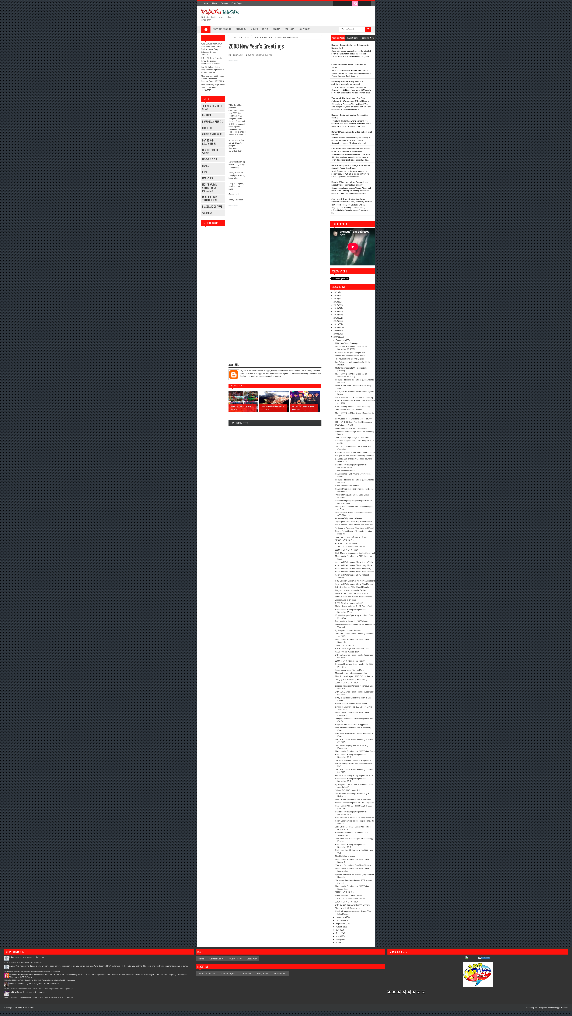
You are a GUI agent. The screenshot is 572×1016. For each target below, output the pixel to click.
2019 (336, 299)
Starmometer (280, 973)
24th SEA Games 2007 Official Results (352, 587)
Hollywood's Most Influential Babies (350, 590)
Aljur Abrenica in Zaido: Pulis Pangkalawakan (354, 818)
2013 (336, 318)
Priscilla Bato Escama (19, 974)
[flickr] (349, 4)
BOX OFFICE (207, 128)
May (338, 936)
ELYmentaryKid (228, 973)
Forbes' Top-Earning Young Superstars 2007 (354, 775)
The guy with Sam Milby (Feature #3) (351, 679)
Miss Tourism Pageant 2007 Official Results (354, 676)
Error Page (236, 3)
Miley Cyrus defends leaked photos (350, 356)
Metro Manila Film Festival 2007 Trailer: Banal (355, 751)
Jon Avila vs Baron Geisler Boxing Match (353, 760)
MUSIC (265, 29)
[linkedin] (361, 4)
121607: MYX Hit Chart (345, 540)
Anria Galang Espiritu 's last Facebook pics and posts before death (27, 971)
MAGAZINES (207, 178)
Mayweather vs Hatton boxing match (351, 673)
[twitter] (343, 4)
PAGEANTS (289, 29)
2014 (336, 315)
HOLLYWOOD (304, 29)
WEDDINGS (207, 213)
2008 (336, 334)
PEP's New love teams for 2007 (349, 603)
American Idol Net (206, 973)
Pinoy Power (263, 973)
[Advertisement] (275, 83)
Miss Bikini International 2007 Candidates (353, 799)
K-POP (205, 172)
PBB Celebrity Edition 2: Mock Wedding (352, 406)
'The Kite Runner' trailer (345, 471)
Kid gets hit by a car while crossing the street (354, 456)
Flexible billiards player (345, 856)
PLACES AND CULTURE (212, 206)
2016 (336, 308)
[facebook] (336, 4)
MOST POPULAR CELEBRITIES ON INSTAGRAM (209, 188)
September (341, 924)
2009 (336, 330)
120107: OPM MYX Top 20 (346, 902)
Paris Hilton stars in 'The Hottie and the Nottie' (355, 452)
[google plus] (368, 4)
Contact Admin (216, 959)
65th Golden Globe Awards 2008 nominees (353, 597)
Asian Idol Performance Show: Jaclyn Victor (354, 562)
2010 (336, 327)
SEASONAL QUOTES (264, 55)
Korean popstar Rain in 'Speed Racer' (351, 703)
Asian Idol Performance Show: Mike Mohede (354, 571)
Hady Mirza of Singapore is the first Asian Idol (355, 553)
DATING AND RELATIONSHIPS (209, 142)
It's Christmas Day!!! (344, 425)
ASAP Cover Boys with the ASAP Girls (352, 648)
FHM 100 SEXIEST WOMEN (210, 151)
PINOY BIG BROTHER (222, 29)
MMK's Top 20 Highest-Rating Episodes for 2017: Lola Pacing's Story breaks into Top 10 (34, 980)
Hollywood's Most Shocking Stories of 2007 (354, 419)
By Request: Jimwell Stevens (348, 630)
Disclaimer (252, 959)
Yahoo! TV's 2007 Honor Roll (347, 790)
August (339, 927)
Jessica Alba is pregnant (345, 600)
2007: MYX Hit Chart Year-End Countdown (353, 422)
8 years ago (38, 962)
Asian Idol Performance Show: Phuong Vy (353, 568)
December (340, 340)
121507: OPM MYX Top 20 (346, 550)
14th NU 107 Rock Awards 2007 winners (352, 905)
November (340, 917)
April (338, 939)
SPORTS (276, 29)
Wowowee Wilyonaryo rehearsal (348, 518)
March (339, 943)
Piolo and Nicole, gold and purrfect (350, 352)
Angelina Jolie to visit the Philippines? (351, 724)
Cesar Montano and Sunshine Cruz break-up (354, 397)
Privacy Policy (235, 959)
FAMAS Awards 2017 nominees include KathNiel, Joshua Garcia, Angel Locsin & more (34, 989)
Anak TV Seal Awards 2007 (347, 652)
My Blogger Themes (559, 1008)
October (339, 920)
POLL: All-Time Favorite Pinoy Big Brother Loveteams (211, 61)
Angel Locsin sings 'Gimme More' (349, 670)
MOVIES (254, 29)
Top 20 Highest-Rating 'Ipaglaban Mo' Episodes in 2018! (212, 70)
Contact (224, 3)
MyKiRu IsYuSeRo (26, 1008)
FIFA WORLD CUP (209, 159)
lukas (11, 957)
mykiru (12, 992)
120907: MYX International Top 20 (350, 661)
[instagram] (355, 4)
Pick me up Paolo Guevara (346, 543)
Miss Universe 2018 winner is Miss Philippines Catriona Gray (212, 78)
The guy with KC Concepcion (347, 908)
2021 (336, 292)
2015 (336, 311)
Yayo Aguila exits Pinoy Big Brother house (353, 521)
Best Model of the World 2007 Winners (351, 621)
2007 (336, 337)
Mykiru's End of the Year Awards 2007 (351, 593)
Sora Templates (541, 1008)
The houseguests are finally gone (349, 359)
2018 (336, 302)
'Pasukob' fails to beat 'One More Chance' (353, 865)
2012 (336, 321)
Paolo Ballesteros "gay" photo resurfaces (18, 962)
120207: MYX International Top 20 (350, 898)
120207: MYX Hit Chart (345, 892)
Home (205, 3)
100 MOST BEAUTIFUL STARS (212, 107)
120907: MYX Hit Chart (345, 645)
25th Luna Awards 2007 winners (348, 410)
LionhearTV (245, 973)
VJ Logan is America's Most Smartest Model (354, 528)
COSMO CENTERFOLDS (212, 134)
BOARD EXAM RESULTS (212, 121)
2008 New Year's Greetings (346, 343)
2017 (336, 305)
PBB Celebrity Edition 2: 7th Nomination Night (355, 581)
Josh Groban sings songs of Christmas (352, 437)
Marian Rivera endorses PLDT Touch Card (353, 606)
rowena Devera (16, 983)
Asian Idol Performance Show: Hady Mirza (353, 565)
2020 (336, 295)
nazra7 (12, 966)
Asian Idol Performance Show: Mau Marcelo (354, 584)
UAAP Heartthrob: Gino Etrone (348, 895)
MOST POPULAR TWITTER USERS (209, 198)
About (214, 3)
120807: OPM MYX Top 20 (346, 683)
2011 (336, 324)
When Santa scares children (347, 486)
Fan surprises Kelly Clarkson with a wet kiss (354, 525)
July (338, 930)
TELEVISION (241, 29)
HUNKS (205, 165)
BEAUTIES (206, 115)
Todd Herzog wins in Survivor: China (350, 537)
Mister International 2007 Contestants (351, 428)
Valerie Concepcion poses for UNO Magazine (354, 803)
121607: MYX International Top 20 (350, 546)
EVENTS (251, 55)
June (338, 933)
